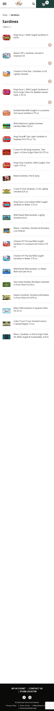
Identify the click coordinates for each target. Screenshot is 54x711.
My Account (18, 688)
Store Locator (28, 691)
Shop (5, 15)
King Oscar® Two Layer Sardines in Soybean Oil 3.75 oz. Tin (30, 138)
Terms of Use (25, 706)
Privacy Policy (11, 706)
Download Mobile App (28, 708)
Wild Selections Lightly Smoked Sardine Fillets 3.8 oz (28, 125)
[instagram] (30, 698)
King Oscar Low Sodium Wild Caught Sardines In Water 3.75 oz (31, 203)
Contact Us (36, 688)
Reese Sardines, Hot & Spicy (27, 175)
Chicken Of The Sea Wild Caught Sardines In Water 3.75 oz (29, 257)
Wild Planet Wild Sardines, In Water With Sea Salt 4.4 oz (30, 270)
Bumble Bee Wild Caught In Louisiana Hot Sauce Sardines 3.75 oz (31, 111)
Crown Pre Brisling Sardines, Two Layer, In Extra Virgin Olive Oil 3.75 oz (31, 151)
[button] (49, 45)
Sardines (15, 15)
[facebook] (24, 698)
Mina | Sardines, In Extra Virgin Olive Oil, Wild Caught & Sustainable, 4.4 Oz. (31, 335)
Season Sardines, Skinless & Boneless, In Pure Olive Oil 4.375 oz (31, 296)
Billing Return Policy (40, 706)
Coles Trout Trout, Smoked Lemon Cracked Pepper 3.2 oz (30, 322)
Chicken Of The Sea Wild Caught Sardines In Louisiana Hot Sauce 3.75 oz (31, 244)
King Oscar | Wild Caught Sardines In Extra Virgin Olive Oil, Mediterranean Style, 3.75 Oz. (31, 92)
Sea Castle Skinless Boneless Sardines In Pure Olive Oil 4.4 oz (31, 283)
